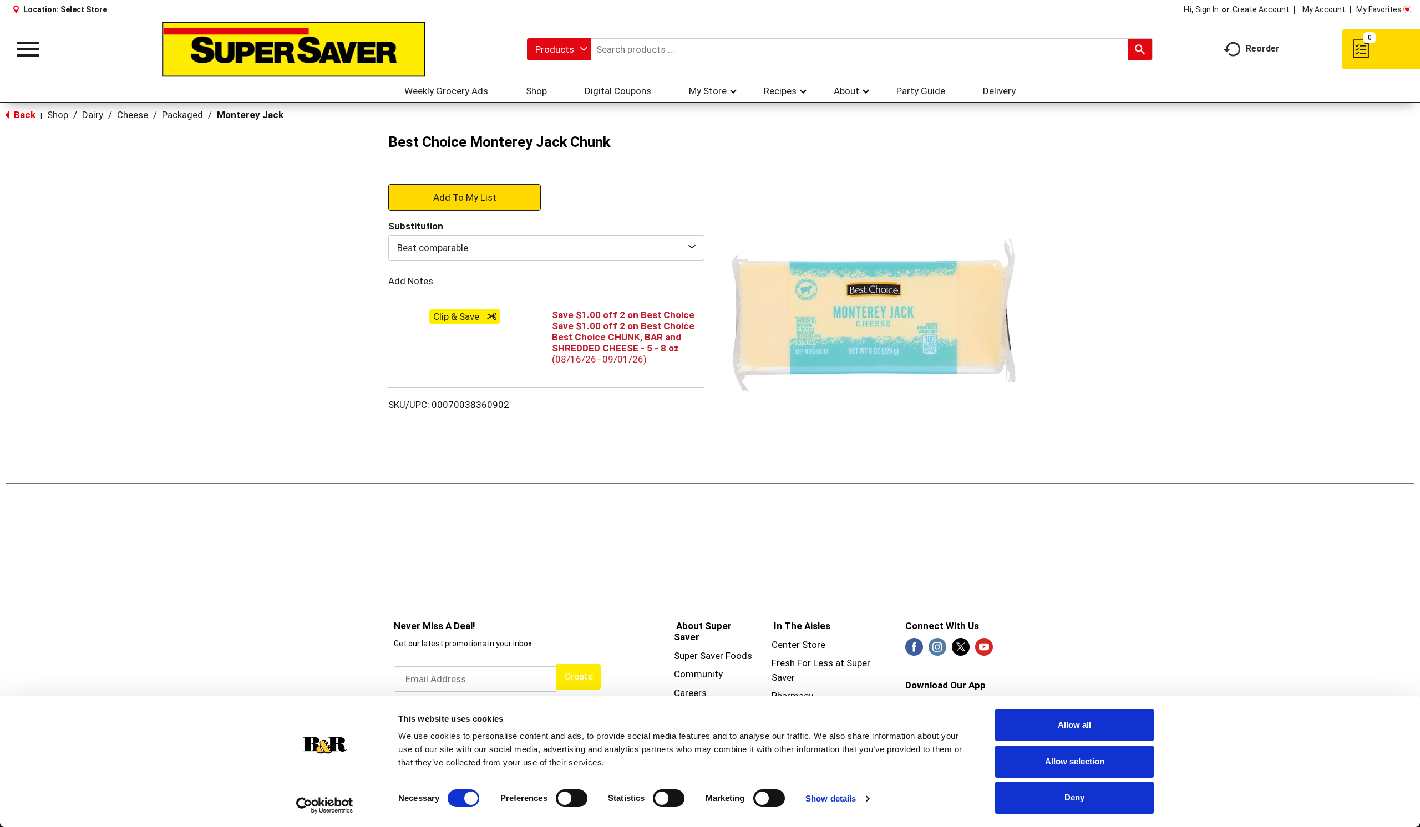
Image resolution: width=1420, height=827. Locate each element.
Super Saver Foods (713, 655)
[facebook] (914, 650)
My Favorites (1379, 9)
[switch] (571, 798)
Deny (1074, 797)
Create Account (1261, 9)
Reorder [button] (1263, 48)
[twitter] (961, 650)
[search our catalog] (1140, 49)
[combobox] (559, 49)
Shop (57, 114)
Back (24, 114)
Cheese (132, 114)
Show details (830, 798)
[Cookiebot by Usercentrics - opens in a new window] (324, 805)
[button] (464, 197)
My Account (1323, 9)
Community (698, 674)
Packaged (182, 114)
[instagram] (937, 650)
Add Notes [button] (410, 281)
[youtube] (984, 650)
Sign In (1207, 9)
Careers (690, 692)
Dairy (92, 114)
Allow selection (1074, 761)
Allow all (1074, 724)
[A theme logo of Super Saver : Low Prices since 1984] (293, 49)
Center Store (798, 644)
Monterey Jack (250, 114)
